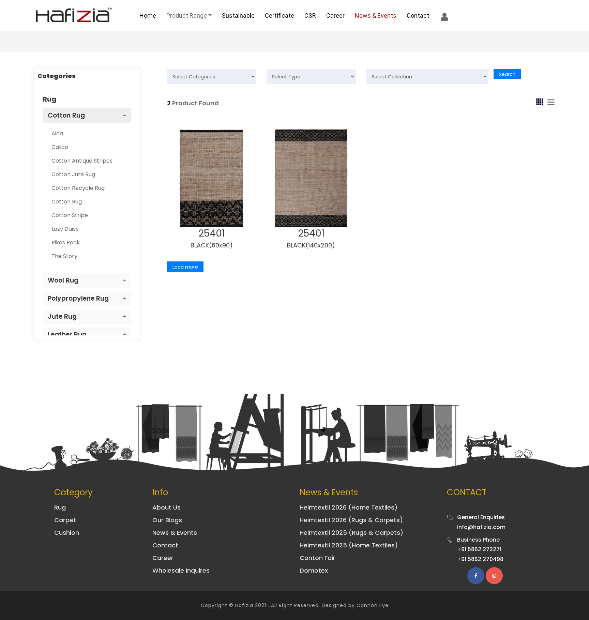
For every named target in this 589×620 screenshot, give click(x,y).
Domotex (314, 570)
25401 (211, 233)
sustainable (238, 15)
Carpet (65, 520)
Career (335, 15)
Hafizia (244, 605)
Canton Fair (317, 558)
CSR (310, 15)
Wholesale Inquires (181, 570)
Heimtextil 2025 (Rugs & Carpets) (351, 532)
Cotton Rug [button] (66, 115)
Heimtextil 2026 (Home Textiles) (348, 507)
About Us (166, 507)
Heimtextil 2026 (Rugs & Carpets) (351, 520)
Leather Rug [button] (67, 334)
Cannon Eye (373, 605)
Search (507, 74)
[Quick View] (218, 209)
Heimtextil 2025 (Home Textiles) (349, 545)
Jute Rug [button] (62, 316)
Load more (185, 266)
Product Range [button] (186, 15)
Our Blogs (167, 520)
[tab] (87, 115)
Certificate (279, 15)
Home (147, 15)
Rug (60, 507)
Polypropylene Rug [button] (78, 298)
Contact (418, 15)
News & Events (375, 15)
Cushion (66, 532)
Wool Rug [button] (63, 280)
